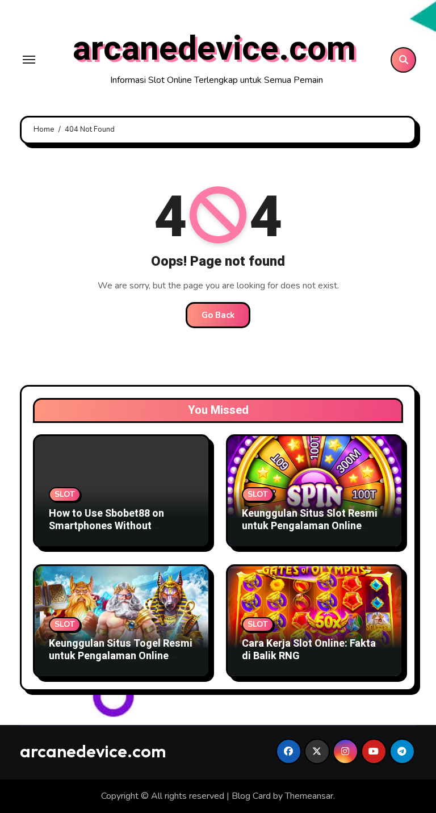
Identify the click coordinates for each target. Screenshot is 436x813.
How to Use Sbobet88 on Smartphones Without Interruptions (106, 526)
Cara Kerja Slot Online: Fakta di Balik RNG (309, 650)
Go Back (218, 315)
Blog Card (251, 796)
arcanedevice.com (214, 49)
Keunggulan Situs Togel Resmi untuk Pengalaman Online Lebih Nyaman (120, 656)
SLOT (64, 494)
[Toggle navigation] (29, 59)
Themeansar (309, 796)
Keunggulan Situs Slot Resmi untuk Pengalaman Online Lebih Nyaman (310, 526)
